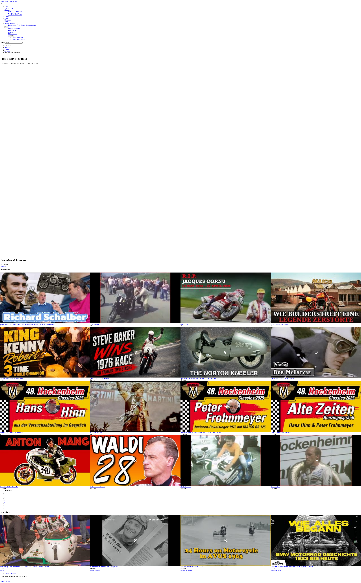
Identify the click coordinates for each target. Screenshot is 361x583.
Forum (6, 21)
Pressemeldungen (13, 13)
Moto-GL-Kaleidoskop (15, 11)
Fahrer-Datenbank (10, 23)
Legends (3, 266)
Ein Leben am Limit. (96, 432)
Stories (7, 10)
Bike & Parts (12, 30)
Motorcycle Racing (186, 570)
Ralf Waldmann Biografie (97, 487)
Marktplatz (8, 20)
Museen (11, 35)
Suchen (3, 42)
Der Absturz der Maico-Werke (280, 324)
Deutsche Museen (17, 37)
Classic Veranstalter (14, 29)
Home (6, 6)
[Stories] (9, 10)
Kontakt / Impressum (11, 573)
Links (6, 27)
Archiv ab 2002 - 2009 (15, 15)
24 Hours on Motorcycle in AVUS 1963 (192, 566)
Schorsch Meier (94, 324)
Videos (7, 16)
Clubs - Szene (12, 34)
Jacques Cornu (184, 324)
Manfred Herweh (185, 487)
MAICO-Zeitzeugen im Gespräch (281, 432)
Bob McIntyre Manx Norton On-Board (282, 378)
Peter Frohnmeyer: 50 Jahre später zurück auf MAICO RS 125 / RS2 (200, 432)
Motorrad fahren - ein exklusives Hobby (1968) (104, 566)
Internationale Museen (18, 39)
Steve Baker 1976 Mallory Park (99, 378)
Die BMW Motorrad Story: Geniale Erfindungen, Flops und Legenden (292, 566)
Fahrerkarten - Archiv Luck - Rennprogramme (22, 25)
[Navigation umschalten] (1, 3)
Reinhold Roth (275, 487)
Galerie (7, 18)
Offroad (10, 32)
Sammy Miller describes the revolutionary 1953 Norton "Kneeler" (200, 378)
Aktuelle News (9, 8)
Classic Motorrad (95, 570)
